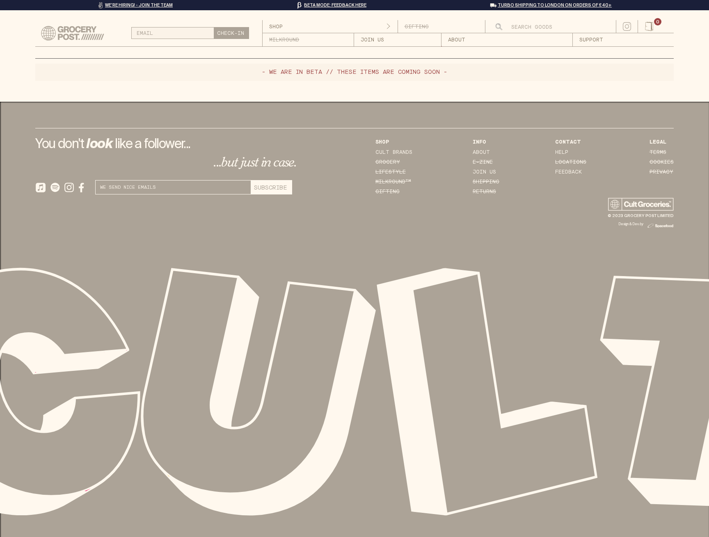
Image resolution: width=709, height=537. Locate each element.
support (591, 40)
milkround (393, 181)
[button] (655, 26)
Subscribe (270, 187)
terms (658, 152)
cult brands (393, 152)
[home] (76, 33)
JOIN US (372, 40)
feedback (568, 172)
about (456, 40)
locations (570, 162)
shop (276, 26)
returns (484, 191)
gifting (387, 191)
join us (484, 172)
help (561, 152)
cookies (662, 162)
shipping (486, 181)
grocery (387, 162)
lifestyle (390, 172)
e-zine (483, 162)
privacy (661, 172)
